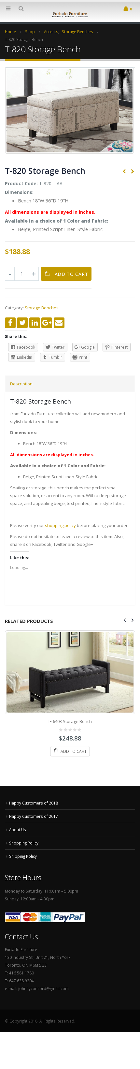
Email (59, 322)
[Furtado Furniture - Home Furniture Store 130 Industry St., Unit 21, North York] (70, 14)
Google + (46, 322)
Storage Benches (42, 308)
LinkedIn (34, 322)
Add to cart (71, 274)
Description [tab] (21, 384)
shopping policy (60, 525)
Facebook (10, 322)
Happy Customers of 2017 (33, 816)
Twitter (22, 322)
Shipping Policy (23, 856)
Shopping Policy (23, 842)
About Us (17, 829)
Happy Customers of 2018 (33, 802)
